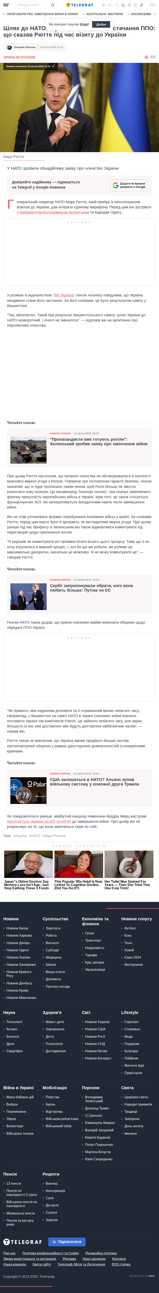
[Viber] (109, 5)
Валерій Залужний (99, 1130)
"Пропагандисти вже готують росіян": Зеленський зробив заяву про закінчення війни (98, 441)
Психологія (54, 1044)
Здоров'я (52, 1012)
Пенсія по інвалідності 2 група (21, 1192)
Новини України (60, 433)
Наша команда (14, 1264)
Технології (14, 1022)
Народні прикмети (138, 1104)
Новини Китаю (96, 1051)
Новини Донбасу (19, 983)
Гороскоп (131, 1022)
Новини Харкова (19, 935)
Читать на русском (19, 57)
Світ (86, 1012)
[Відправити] (52, 5)
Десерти (52, 1205)
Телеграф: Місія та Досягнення (81, 1264)
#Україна (20, 836)
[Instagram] (135, 5)
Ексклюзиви (141, 14)
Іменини (130, 1133)
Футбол (130, 928)
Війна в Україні (18, 1087)
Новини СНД (95, 1044)
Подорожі (131, 1044)
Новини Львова (18, 957)
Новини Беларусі (98, 1058)
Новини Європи (60, 580)
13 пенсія (13, 1183)
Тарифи (91, 955)
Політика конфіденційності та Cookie (50, 1253)
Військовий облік (58, 1126)
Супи (50, 1198)
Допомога (53, 979)
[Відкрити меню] (6, 4)
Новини (11, 919)
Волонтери (14, 1126)
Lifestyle (129, 1012)
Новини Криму (17, 990)
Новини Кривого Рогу (18, 974)
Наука (9, 1012)
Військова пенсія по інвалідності (21, 1204)
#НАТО (34, 836)
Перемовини (16, 1111)
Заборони (132, 1119)
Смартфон (14, 1051)
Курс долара (94, 962)
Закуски (52, 1220)
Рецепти (51, 1174)
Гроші (89, 933)
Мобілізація (55, 1087)
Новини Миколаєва (21, 997)
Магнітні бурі (134, 1065)
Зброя (11, 1119)
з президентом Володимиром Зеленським (53, 212)
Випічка (52, 1183)
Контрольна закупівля (105, 14)
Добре (101, 24)
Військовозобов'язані (62, 1119)
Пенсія (10, 1174)
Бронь (50, 1104)
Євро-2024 (132, 957)
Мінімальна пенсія (20, 1213)
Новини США (95, 1029)
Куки (84, 24)
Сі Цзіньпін (93, 1115)
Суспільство (55, 919)
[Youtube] (123, 5)
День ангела (133, 1126)
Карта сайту (42, 1264)
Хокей (129, 950)
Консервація (55, 1191)
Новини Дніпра (18, 943)
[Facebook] (103, 5)
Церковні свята (136, 1097)
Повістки (52, 1097)
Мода (128, 1036)
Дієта (50, 1036)
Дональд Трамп (97, 1108)
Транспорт (93, 940)
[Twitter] (129, 5)
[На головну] (79, 4)
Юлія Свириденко (98, 1159)
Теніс (128, 943)
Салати (51, 1212)
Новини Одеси (17, 950)
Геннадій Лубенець (25, 47)
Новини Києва (17, 928)
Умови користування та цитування (29, 1259)
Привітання (133, 1073)
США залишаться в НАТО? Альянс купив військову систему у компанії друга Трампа (94, 781)
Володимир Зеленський (94, 1099)
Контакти (119, 1259)
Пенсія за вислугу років (20, 1222)
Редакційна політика (101, 1253)
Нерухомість (94, 948)
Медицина (53, 957)
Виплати (52, 943)
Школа (51, 964)
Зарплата (53, 928)
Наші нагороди (94, 1259)
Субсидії (52, 950)
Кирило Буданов (97, 1137)
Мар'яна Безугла (98, 1152)
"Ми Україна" (64, 295)
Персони (90, 1087)
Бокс (128, 935)
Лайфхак (131, 1058)
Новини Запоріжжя (21, 964)
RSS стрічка (121, 1264)
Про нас (9, 1253)
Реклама (69, 1259)
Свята (127, 1087)
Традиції (130, 1111)
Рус (153, 5)
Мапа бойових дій (20, 1097)
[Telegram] (116, 5)
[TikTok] (141, 5)
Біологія (12, 1036)
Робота (51, 935)
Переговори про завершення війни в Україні (42, 14)
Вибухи (12, 1104)
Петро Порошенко (99, 1144)
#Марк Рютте (54, 836)
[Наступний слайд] (155, 14)
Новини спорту (136, 919)
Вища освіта (55, 972)
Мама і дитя (55, 1022)
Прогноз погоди (58, 986)
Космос (12, 1029)
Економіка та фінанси (95, 921)
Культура (131, 1051)
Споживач (132, 1029)
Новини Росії (95, 1036)
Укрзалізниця (95, 969)
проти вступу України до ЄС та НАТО (39, 821)
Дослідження (56, 1051)
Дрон (10, 1044)
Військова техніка (20, 1133)
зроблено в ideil (142, 1276)
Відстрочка (54, 1111)
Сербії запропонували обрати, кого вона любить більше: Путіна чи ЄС (91, 587)
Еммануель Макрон (100, 1123)
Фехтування (133, 964)
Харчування (55, 1029)
